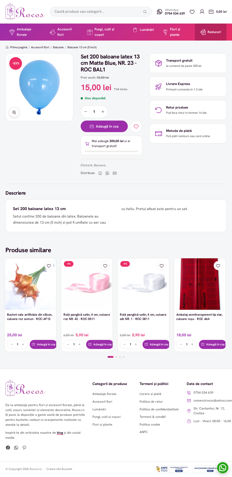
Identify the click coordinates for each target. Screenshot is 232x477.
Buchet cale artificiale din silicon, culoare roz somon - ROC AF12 (29, 316)
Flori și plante (175, 32)
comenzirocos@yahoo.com (212, 400)
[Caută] (145, 12)
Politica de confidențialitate (159, 409)
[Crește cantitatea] (103, 112)
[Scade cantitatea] (85, 112)
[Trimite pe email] (114, 173)
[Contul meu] (202, 12)
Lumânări (147, 29)
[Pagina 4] (123, 357)
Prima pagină (18, 47)
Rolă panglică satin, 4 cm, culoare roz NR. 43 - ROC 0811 (86, 316)
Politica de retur (151, 402)
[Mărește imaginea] (14, 112)
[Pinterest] (24, 448)
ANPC (144, 432)
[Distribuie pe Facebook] (100, 173)
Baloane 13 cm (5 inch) (82, 47)
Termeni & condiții (153, 417)
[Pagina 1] (111, 357)
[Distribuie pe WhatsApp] (107, 173)
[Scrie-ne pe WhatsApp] (222, 467)
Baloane (58, 47)
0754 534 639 (203, 392)
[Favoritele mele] (192, 12)
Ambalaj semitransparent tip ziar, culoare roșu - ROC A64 (199, 316)
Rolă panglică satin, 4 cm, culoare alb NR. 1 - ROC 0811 (143, 316)
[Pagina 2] (116, 357)
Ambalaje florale (24, 32)
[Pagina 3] (120, 357)
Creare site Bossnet (59, 469)
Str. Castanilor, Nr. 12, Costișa (209, 410)
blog (60, 433)
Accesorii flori (64, 32)
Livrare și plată (150, 394)
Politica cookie (150, 424)
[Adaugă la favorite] (136, 126)
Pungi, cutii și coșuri (104, 32)
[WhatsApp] (16, 448)
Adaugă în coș (107, 126)
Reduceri (214, 32)
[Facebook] (7, 448)
